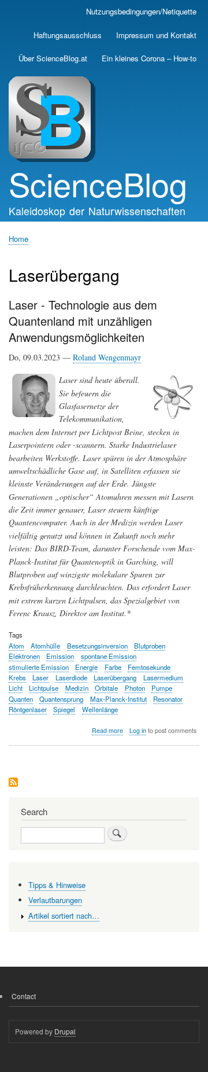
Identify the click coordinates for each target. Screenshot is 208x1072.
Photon (135, 687)
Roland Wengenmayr (107, 357)
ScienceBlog (98, 183)
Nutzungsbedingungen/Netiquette (141, 11)
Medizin (76, 687)
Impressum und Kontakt (156, 35)
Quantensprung (61, 698)
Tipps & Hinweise (57, 884)
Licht (16, 687)
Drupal (65, 1031)
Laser (40, 677)
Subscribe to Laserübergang (13, 783)
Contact (24, 996)
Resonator (168, 698)
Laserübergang (115, 677)
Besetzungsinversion (97, 645)
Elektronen (24, 656)
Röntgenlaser (28, 709)
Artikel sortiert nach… (63, 915)
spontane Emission (108, 656)
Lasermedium (163, 677)
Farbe (113, 667)
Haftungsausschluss (68, 35)
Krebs (17, 677)
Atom (16, 645)
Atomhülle (45, 645)
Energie (86, 667)
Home (18, 238)
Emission (60, 656)
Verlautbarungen (55, 899)
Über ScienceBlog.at (52, 58)
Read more (107, 730)
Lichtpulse (43, 687)
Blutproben (149, 645)
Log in (137, 730)
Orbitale (106, 687)
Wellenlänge (100, 709)
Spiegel (64, 709)
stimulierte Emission (39, 667)
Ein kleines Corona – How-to (149, 58)
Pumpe (161, 687)
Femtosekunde (149, 667)
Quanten (21, 698)
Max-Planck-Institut (118, 698)
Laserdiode (71, 677)
